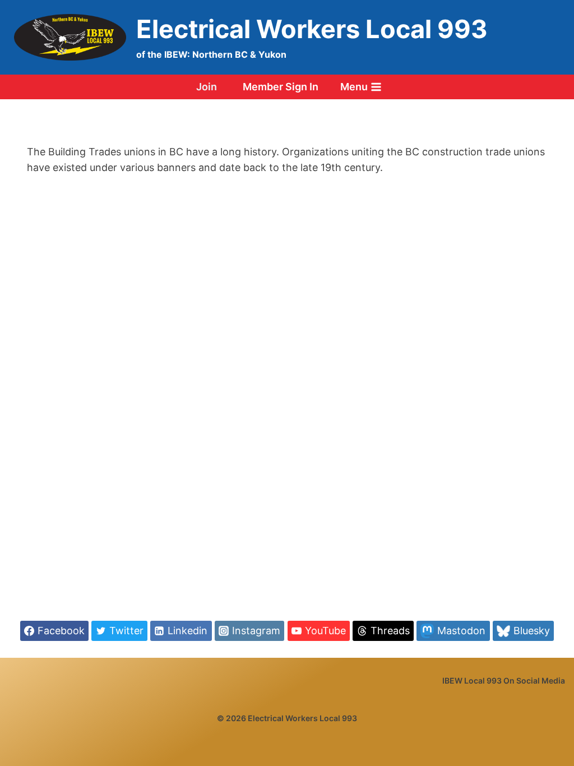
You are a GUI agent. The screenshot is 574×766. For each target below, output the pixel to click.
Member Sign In (280, 87)
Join (206, 87)
